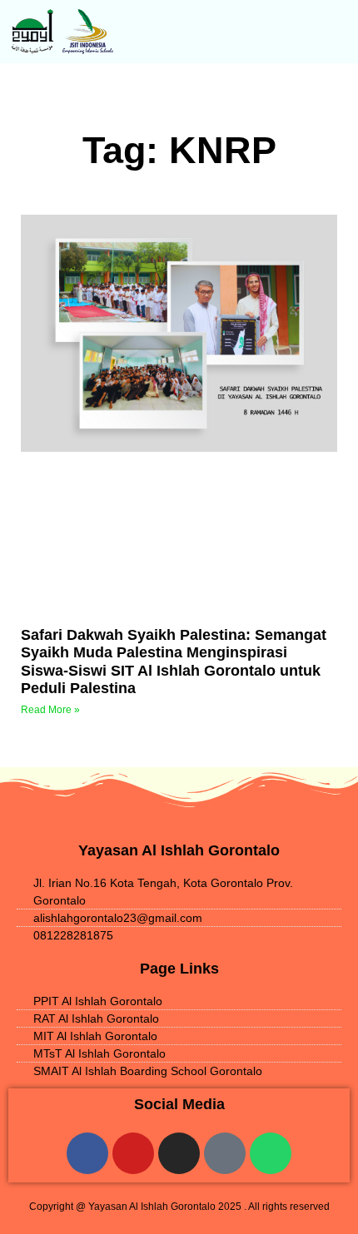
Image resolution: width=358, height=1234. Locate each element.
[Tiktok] (225, 1153)
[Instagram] (179, 1153)
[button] (269, 31)
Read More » (50, 710)
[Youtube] (133, 1153)
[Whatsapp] (270, 1153)
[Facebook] (87, 1153)
